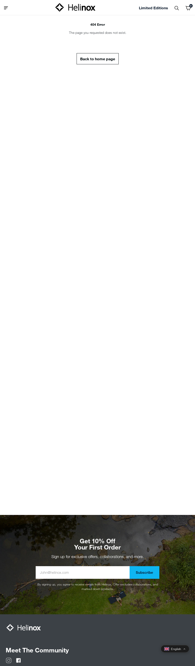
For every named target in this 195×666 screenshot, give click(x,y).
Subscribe (144, 572)
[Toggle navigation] (7, 7)
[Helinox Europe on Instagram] (9, 660)
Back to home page (97, 58)
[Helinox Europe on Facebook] (18, 660)
